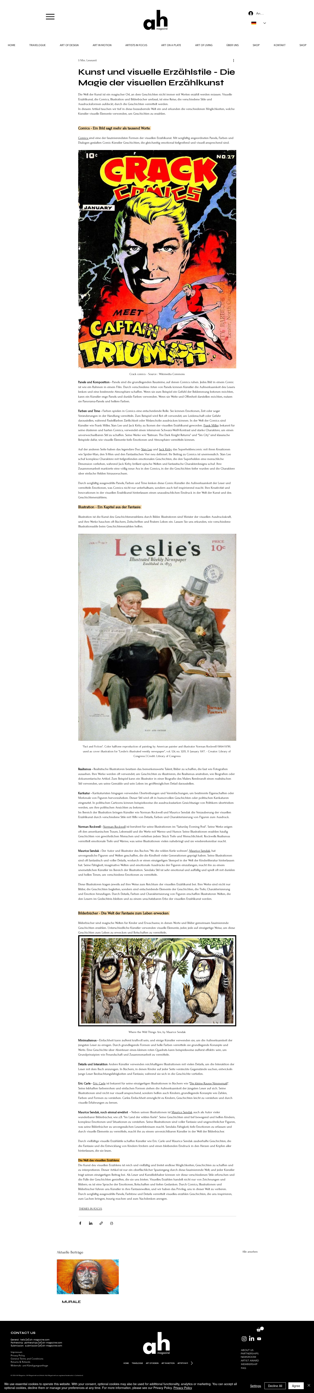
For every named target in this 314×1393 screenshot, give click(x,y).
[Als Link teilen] (101, 1223)
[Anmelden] (249, 13)
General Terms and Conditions (27, 1358)
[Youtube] (259, 1339)
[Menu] (50, 16)
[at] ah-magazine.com (50, 1345)
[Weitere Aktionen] (233, 60)
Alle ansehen (250, 1251)
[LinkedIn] (251, 1339)
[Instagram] (244, 1339)
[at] (40, 1342)
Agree (296, 1386)
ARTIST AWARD (250, 1360)
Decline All (275, 1386)
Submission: (18, 1345)
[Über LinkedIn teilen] (91, 1223)
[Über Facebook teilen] (80, 1223)
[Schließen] (308, 1386)
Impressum (16, 1352)
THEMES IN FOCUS (90, 1208)
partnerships (31, 1342)
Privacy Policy (18, 1355)
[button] (232, 45)
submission (31, 1345)
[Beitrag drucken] (112, 1223)
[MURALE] (88, 1276)
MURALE (71, 1301)
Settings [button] (255, 1386)
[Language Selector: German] (258, 23)
